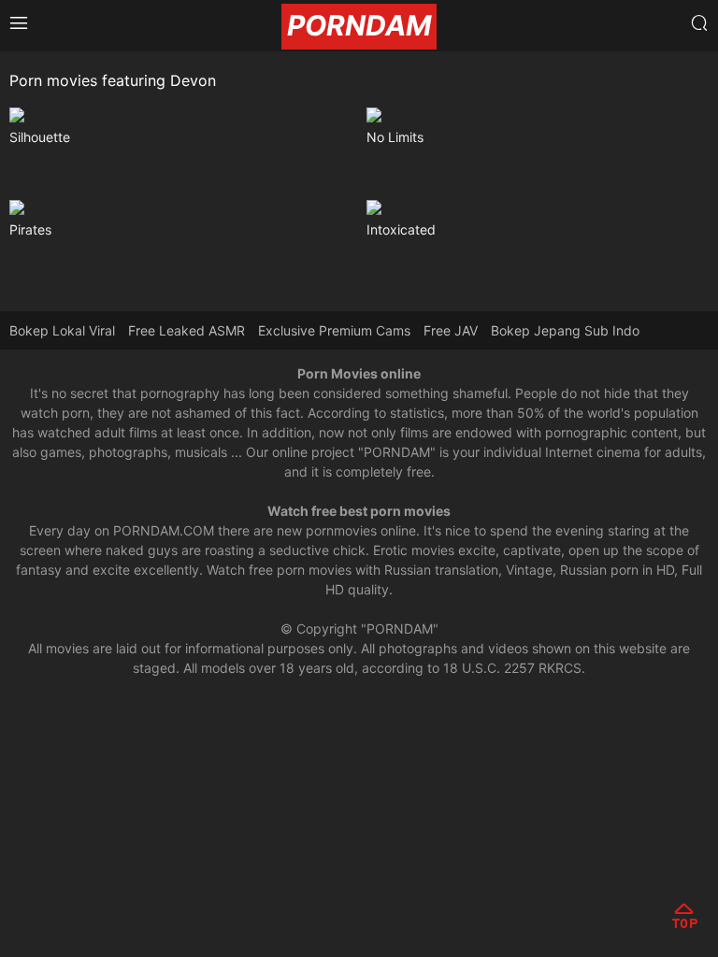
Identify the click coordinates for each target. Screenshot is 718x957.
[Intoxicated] (538, 207)
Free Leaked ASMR (186, 330)
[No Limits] (538, 114)
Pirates (30, 229)
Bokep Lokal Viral (62, 330)
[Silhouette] (180, 114)
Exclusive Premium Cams (334, 330)
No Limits (395, 137)
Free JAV (451, 330)
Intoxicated (401, 229)
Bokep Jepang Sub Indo (565, 330)
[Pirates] (180, 207)
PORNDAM (359, 25)
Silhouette (39, 137)
